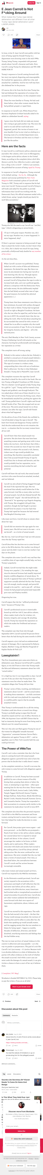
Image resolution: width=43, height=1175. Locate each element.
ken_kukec (9, 1034)
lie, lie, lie (22, 175)
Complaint (6, 973)
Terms (36, 1158)
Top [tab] (4, 1074)
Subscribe (31, 3)
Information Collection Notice (25, 1145)
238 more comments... (9, 1064)
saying (26, 116)
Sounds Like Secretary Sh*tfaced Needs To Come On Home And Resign (16, 1082)
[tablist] (10, 1015)
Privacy (31, 1158)
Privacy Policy (21, 1147)
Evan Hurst (13, 1089)
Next (36, 1001)
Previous (8, 1001)
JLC (7, 28)
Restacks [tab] (15, 1015)
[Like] (4, 35)
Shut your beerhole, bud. (10, 1087)
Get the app (31, 1166)
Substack (12, 1171)
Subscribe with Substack (23, 1139)
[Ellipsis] (40, 1034)
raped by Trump (34, 167)
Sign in (39, 3)
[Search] (39, 1074)
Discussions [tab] (17, 1074)
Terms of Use (31, 1143)
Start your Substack (16, 1166)
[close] (37, 1102)
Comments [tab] (6, 1015)
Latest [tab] (9, 1074)
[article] (21, 1086)
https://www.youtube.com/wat (16, 1043)
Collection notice (21, 1161)
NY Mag (15, 973)
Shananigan (10, 1050)
